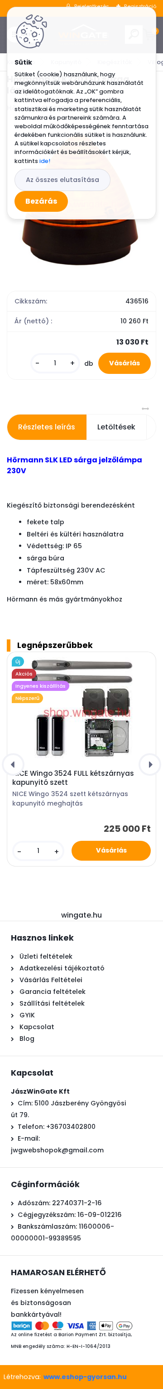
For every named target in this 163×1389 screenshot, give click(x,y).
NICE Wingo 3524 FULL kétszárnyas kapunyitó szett (73, 778)
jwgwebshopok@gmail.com (57, 1150)
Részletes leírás (46, 427)
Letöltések (116, 427)
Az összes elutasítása (62, 179)
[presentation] (13, 764)
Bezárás (41, 201)
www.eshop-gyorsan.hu (85, 1376)
